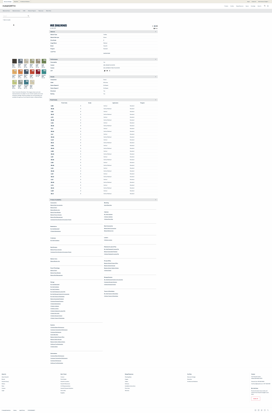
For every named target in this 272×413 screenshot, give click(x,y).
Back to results (7, 20)
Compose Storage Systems (57, 218)
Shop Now (16, 1)
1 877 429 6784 (266, 301)
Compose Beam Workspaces (57, 244)
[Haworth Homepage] (29, 6)
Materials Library (16, 10)
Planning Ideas (128, 294)
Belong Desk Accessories (56, 122)
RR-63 (52, 111)
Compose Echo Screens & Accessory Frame (61, 137)
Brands (3, 296)
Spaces (247, 6)
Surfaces (127, 301)
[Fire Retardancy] (104, 73)
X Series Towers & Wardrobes (57, 235)
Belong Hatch (54, 125)
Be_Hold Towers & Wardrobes (57, 214)
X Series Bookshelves (56, 148)
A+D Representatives (65, 303)
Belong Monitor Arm (55, 127)
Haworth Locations (65, 299)
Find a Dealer (63, 296)
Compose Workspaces (56, 249)
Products (226, 6)
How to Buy (63, 308)
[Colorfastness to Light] (107, 73)
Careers (3, 305)
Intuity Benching (54, 252)
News (3, 303)
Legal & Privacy (22, 327)
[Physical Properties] (109, 73)
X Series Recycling (55, 230)
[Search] (28, 16)
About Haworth (5, 294)
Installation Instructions (130, 303)
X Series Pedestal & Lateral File (58, 228)
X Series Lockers (55, 226)
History (3, 301)
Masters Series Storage (56, 257)
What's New (48, 10)
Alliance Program (32, 10)
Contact (62, 294)
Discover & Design (191, 294)
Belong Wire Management (57, 134)
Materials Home (6, 10)
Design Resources (239, 6)
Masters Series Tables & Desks (58, 259)
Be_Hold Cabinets (55, 204)
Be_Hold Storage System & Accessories (60, 211)
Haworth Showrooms (65, 301)
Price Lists (127, 305)
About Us (259, 6)
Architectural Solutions (25, 1)
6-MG (52, 108)
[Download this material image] (14, 25)
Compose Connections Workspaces (59, 247)
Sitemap (15, 327)
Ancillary (232, 6)
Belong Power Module (56, 129)
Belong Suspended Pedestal (57, 216)
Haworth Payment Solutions (67, 305)
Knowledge (253, 6)
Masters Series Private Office (57, 254)
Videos (126, 299)
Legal (3, 308)
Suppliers (63, 310)
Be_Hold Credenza (55, 158)
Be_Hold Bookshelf (55, 146)
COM (24, 10)
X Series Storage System (56, 233)
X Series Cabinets (55, 223)
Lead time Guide (106, 55)
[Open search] (265, 6)
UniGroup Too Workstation (57, 261)
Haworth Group (5, 299)
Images (126, 296)
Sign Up (255, 316)
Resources (41, 10)
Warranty (127, 308)
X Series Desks (54, 264)
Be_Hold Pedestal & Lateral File (58, 209)
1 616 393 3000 (260, 299)
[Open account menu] (268, 6)
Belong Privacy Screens (56, 132)
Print (156, 28)
